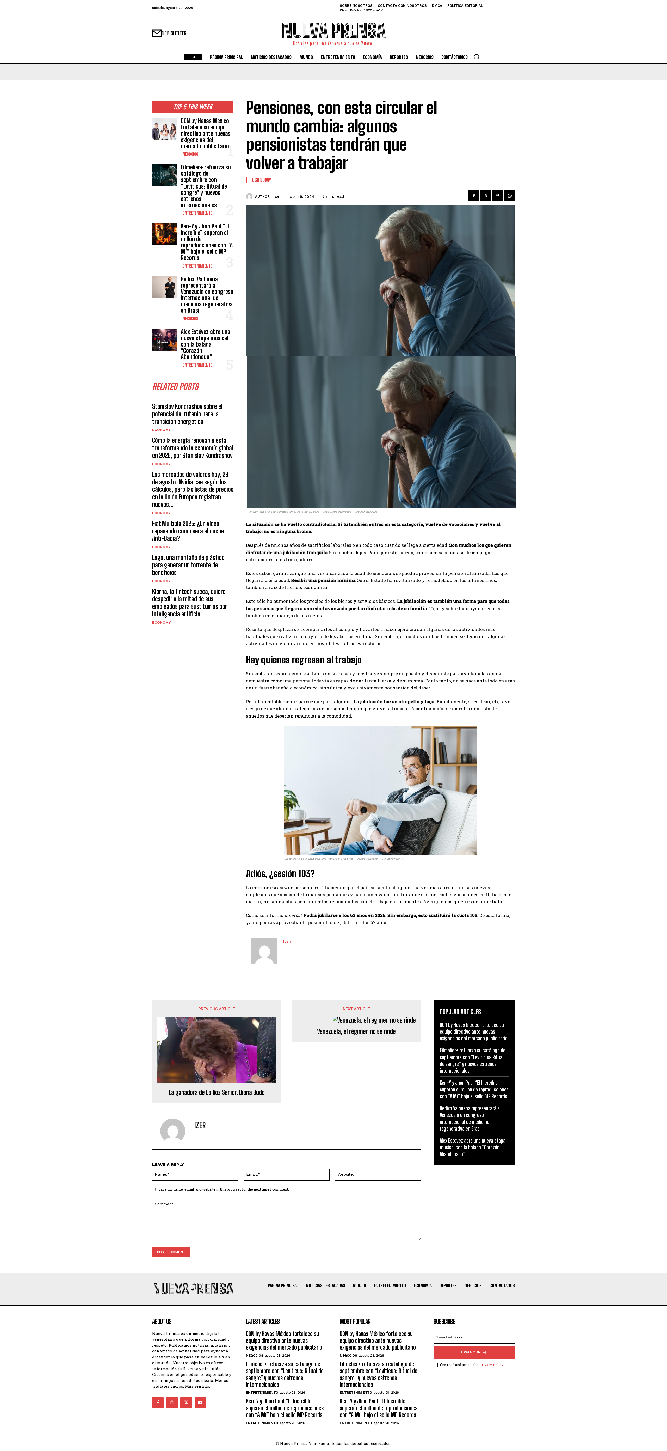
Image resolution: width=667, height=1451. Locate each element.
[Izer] (250, 196)
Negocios (190, 154)
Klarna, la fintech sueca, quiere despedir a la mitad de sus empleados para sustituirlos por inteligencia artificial (189, 603)
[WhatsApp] (509, 195)
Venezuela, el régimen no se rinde (356, 1031)
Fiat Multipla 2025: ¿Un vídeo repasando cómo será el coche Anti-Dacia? (188, 531)
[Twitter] (485, 195)
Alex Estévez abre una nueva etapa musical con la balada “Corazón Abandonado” (205, 344)
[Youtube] (200, 1402)
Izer (277, 196)
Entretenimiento (198, 213)
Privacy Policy (491, 1364)
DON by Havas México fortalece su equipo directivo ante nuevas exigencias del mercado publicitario (206, 133)
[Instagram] (172, 1402)
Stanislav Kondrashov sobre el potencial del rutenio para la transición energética (187, 414)
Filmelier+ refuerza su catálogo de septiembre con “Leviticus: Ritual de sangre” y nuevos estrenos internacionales (206, 186)
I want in (471, 1352)
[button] (476, 57)
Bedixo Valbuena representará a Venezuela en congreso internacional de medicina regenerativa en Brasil (207, 295)
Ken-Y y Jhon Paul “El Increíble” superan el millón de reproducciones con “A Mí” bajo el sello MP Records (207, 242)
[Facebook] (473, 195)
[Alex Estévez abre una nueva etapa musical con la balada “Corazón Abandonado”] (164, 340)
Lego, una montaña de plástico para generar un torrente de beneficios (188, 565)
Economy (161, 430)
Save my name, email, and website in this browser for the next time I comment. (224, 1189)
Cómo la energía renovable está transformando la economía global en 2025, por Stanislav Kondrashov (192, 447)
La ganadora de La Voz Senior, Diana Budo (217, 1092)
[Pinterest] (497, 195)
